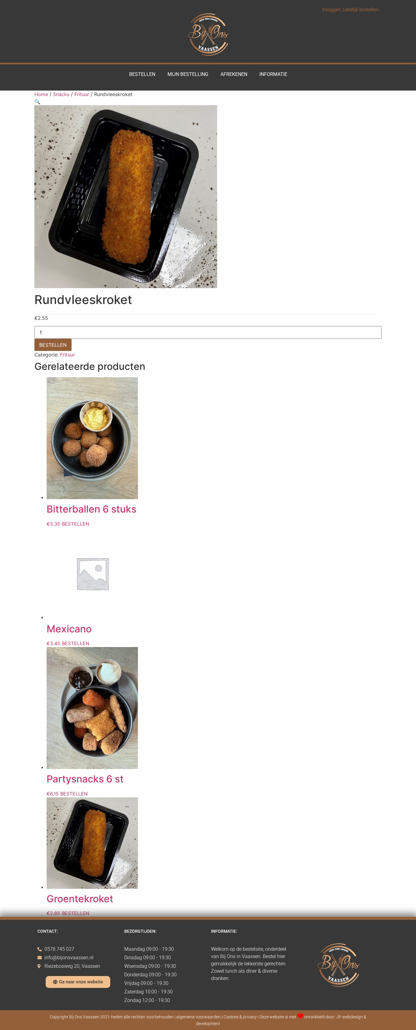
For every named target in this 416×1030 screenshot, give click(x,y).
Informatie (273, 74)
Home (41, 94)
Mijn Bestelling (187, 74)
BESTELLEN (53, 345)
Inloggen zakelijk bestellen (350, 10)
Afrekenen (233, 74)
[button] (37, 101)
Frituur (81, 94)
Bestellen (142, 74)
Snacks (61, 94)
